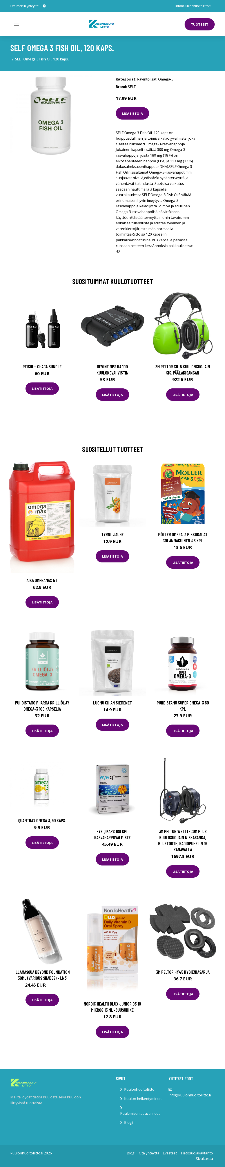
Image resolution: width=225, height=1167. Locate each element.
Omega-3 (165, 79)
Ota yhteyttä (149, 1153)
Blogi (128, 1122)
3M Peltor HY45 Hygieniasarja (183, 972)
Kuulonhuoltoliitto (139, 1089)
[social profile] (44, 6)
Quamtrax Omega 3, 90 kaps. (42, 820)
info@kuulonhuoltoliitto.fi (193, 6)
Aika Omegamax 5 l (42, 580)
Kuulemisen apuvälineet (140, 1113)
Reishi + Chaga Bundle (42, 366)
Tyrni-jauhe (112, 534)
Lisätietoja (132, 113)
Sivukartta (204, 1158)
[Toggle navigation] (16, 24)
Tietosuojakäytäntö (196, 1153)
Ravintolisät (146, 79)
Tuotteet (199, 24)
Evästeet (170, 1153)
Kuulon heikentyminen (142, 1098)
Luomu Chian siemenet (112, 702)
